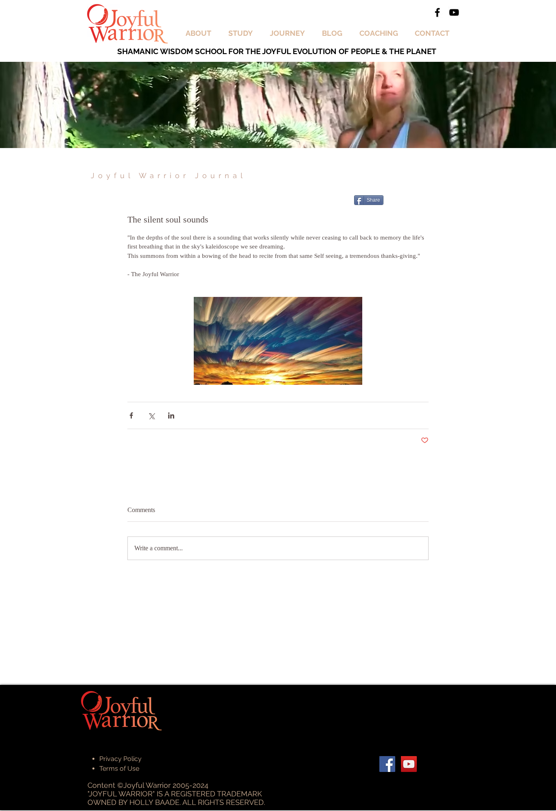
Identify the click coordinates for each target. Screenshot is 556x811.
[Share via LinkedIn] (171, 415)
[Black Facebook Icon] (437, 12)
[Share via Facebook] (131, 415)
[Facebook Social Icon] (387, 764)
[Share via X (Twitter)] (151, 415)
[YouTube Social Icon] (409, 764)
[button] (200, 33)
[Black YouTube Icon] (454, 12)
